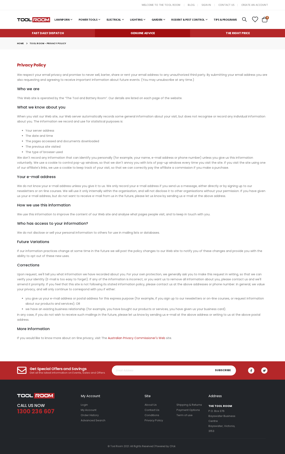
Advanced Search (93, 420)
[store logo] (33, 19)
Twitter (264, 370)
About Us (151, 405)
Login (84, 405)
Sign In (206, 5)
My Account (88, 410)
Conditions (152, 415)
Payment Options (188, 410)
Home (20, 43)
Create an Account (254, 5)
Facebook (251, 370)
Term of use (185, 415)
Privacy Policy (154, 420)
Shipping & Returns (189, 405)
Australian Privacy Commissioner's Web (136, 338)
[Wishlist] (255, 20)
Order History (90, 415)
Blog (191, 5)
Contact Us (226, 5)
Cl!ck (172, 446)
